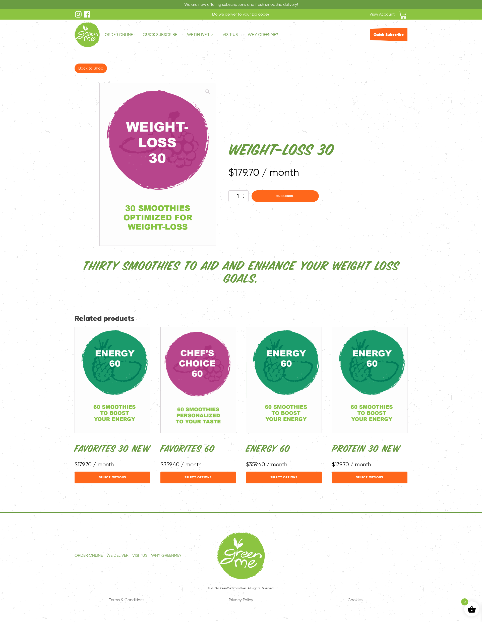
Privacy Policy (241, 599)
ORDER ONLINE (119, 34)
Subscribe (285, 196)
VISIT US (230, 34)
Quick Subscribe (389, 34)
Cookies (355, 599)
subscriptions (234, 4)
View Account (382, 14)
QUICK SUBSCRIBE (160, 34)
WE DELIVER (198, 34)
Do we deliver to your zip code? (241, 14)
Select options (112, 477)
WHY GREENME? (263, 34)
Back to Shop (90, 68)
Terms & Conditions (126, 599)
